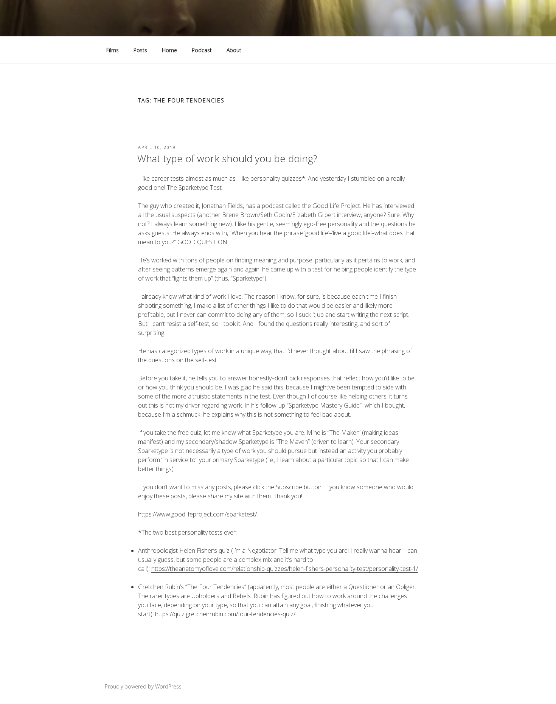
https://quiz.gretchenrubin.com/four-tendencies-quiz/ (225, 614)
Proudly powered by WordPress (143, 686)
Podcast (202, 50)
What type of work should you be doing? (227, 158)
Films (112, 50)
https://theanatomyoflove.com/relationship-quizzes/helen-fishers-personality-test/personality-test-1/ (284, 568)
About (234, 50)
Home (169, 50)
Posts (140, 50)
